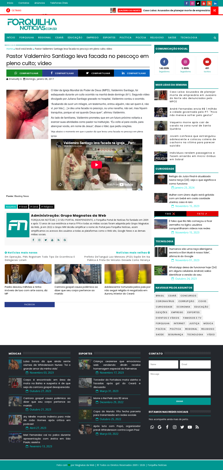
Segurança (175, 334)
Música (208, 323)
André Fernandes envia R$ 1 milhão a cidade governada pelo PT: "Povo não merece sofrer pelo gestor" (193, 112)
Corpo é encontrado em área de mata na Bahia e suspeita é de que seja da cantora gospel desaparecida (47, 383)
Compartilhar (29, 73)
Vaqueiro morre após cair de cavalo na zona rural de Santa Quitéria (190, 125)
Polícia (141, 37)
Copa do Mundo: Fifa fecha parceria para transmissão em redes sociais (117, 413)
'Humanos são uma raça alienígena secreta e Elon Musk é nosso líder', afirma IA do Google (190, 252)
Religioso (157, 37)
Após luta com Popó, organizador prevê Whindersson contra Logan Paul (117, 427)
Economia (183, 306)
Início (10, 3)
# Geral (34, 206)
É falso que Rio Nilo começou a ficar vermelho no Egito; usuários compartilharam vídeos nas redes (190, 224)
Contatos (23, 3)
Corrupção (186, 301)
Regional (44, 37)
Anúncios (39, 3)
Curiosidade (164, 306)
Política (126, 37)
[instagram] (192, 3)
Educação (75, 37)
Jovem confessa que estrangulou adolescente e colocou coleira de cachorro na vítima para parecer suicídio (193, 140)
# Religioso (47, 206)
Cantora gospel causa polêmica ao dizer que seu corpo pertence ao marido (76, 290)
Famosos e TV (192, 317)
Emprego (93, 37)
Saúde (172, 37)
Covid (202, 301)
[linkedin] (215, 3)
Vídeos (11, 45)
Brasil (160, 295)
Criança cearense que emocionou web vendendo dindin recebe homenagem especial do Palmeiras (117, 365)
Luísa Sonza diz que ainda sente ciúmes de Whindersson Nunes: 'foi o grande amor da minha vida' (47, 365)
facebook (29, 304)
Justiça (194, 323)
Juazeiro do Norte (118, 10)
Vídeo (211, 334)
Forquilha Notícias (157, 465)
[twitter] (198, 3)
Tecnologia (189, 37)
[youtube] (203, 3)
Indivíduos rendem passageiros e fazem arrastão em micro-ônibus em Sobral (193, 156)
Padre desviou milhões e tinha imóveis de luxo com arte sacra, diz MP (26, 290)
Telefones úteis (59, 3)
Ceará (59, 37)
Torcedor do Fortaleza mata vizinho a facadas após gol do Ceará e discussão (117, 383)
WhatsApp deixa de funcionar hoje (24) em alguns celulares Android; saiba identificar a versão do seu (193, 271)
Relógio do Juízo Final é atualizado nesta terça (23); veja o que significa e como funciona (192, 180)
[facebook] (186, 3)
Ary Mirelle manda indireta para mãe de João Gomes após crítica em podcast (47, 420)
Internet (179, 323)
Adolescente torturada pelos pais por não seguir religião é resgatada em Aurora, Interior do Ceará (127, 290)
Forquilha (26, 37)
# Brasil (23, 206)
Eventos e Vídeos (167, 317)
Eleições (161, 312)
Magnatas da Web (84, 465)
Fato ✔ (202, 213)
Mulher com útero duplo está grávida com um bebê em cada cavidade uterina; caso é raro (191, 198)
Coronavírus (165, 301)
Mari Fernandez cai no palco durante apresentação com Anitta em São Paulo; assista (47, 438)
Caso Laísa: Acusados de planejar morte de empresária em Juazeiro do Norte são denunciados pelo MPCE (193, 96)
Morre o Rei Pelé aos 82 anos (110, 398)
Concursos (189, 295)
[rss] (209, 3)
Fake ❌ (170, 213)
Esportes (109, 37)
